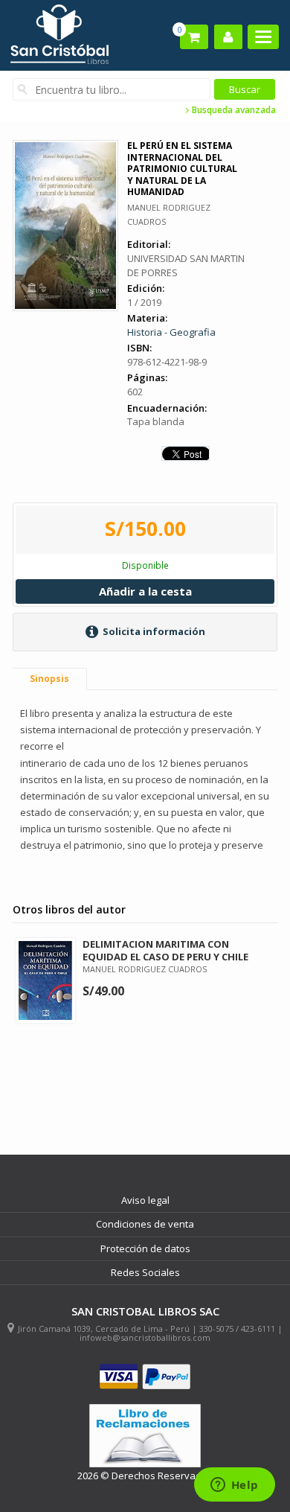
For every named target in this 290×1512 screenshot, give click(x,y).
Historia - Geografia (171, 332)
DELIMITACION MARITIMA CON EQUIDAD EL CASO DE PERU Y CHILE (165, 950)
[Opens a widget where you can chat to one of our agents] (234, 1486)
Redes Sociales (145, 1272)
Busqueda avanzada (233, 110)
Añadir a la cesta (145, 591)
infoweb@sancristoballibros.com (145, 1337)
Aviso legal (145, 1200)
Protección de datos (145, 1248)
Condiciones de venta (145, 1224)
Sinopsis (49, 678)
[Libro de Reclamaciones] (145, 1435)
